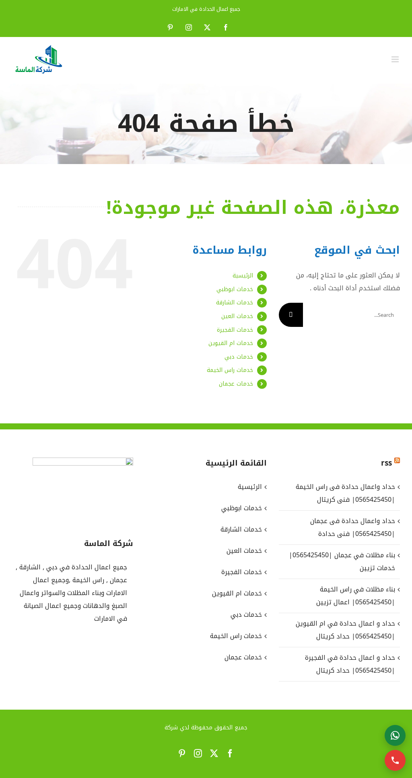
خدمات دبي (239, 356)
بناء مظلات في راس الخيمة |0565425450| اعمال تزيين (355, 595)
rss (386, 463)
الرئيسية (243, 275)
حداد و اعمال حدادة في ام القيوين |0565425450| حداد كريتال (345, 630)
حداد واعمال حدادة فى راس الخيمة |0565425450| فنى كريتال (345, 493)
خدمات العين (237, 316)
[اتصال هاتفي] (395, 760)
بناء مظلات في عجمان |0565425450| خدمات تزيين (342, 561)
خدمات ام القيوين (230, 343)
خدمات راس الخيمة (230, 370)
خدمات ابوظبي (234, 289)
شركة (171, 727)
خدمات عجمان (236, 383)
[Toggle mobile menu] (395, 59)
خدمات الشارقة (234, 302)
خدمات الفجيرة (235, 329)
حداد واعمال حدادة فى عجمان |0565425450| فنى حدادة (352, 527)
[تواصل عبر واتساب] (395, 735)
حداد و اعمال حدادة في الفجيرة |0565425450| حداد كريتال (350, 664)
